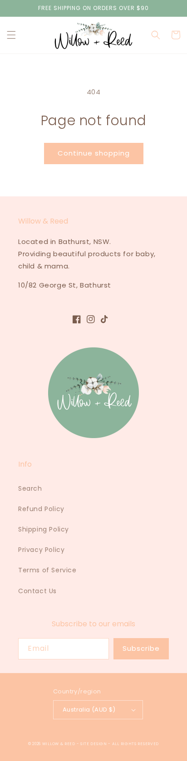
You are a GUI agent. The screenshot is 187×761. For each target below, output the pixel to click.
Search (30, 488)
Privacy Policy (41, 549)
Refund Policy (41, 508)
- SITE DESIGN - (94, 743)
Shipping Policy (43, 529)
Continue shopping (94, 153)
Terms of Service (47, 570)
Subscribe (141, 648)
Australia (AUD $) (89, 709)
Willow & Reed (59, 743)
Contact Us (37, 590)
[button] (11, 35)
